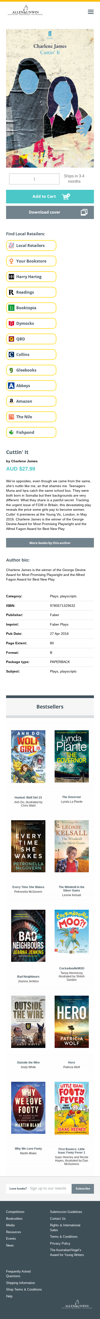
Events (11, 1238)
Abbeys (23, 385)
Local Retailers (30, 245)
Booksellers (14, 1218)
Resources (13, 1232)
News (10, 1245)
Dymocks (25, 323)
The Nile (24, 416)
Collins (22, 354)
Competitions (15, 1212)
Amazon (24, 401)
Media (10, 1225)
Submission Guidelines (66, 1212)
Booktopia (26, 307)
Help (9, 1296)
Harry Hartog (29, 276)
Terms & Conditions (64, 1236)
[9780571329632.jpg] (50, 98)
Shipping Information (20, 1283)
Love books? (18, 1188)
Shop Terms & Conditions (24, 1289)
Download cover (44, 212)
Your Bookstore (31, 261)
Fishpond (25, 432)
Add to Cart (44, 196)
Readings (25, 292)
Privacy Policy (60, 1243)
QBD (20, 339)
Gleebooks (26, 370)
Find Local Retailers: (25, 234)
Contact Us (58, 1218)
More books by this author (50, 543)
